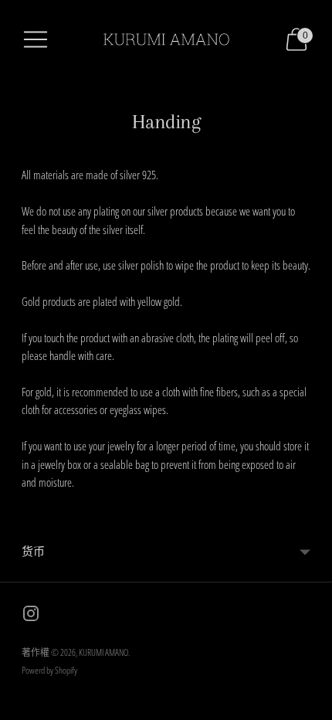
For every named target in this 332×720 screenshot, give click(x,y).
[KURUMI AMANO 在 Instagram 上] (31, 615)
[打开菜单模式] (35, 39)
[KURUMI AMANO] (166, 39)
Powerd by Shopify (49, 670)
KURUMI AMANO (103, 652)
